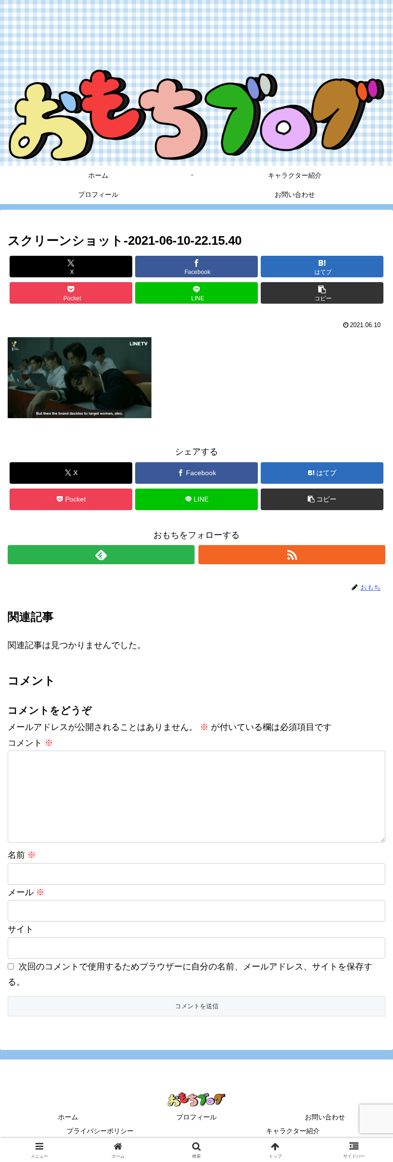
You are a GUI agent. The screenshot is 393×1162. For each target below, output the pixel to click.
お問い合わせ (325, 1117)
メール (26, 892)
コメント (30, 743)
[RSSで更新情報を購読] (291, 554)
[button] (322, 293)
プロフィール (196, 1117)
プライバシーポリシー (100, 1131)
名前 (22, 855)
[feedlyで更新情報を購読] (101, 554)
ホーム (68, 1117)
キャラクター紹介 (293, 1131)
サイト (21, 929)
